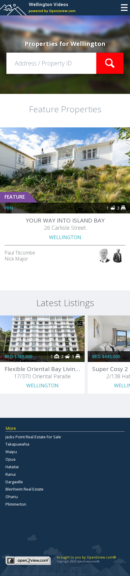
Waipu (11, 451)
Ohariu (11, 496)
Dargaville (14, 482)
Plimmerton (15, 504)
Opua (10, 459)
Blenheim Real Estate (24, 489)
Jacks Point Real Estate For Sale (33, 437)
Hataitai (12, 466)
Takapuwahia (17, 444)
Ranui (10, 474)
